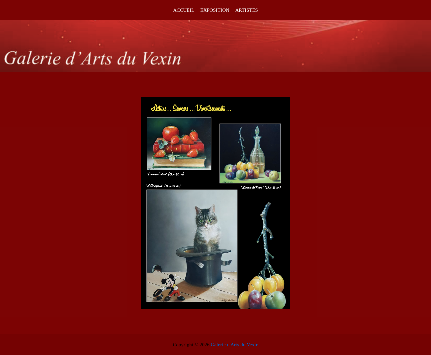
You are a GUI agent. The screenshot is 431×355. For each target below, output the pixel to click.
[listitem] (179, 144)
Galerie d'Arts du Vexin (234, 344)
